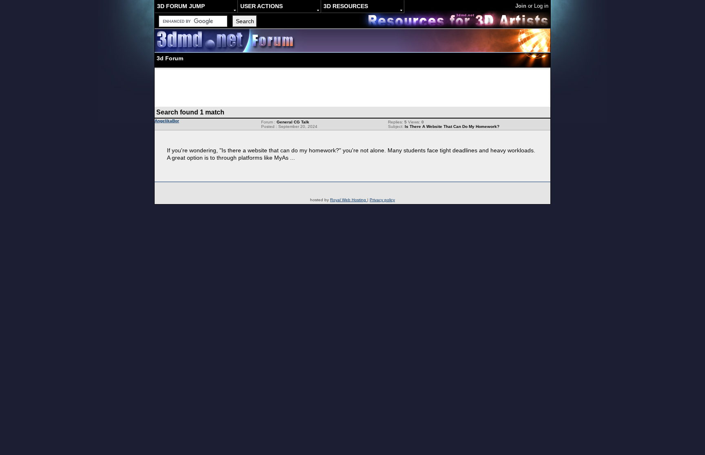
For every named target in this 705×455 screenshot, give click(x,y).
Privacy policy (382, 200)
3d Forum (170, 58)
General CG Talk (293, 122)
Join (520, 6)
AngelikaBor (167, 121)
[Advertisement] (352, 87)
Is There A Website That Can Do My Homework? (452, 126)
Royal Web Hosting (348, 200)
